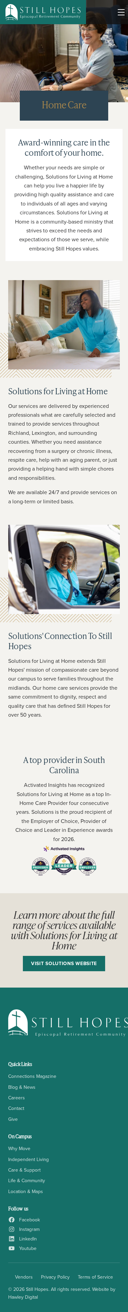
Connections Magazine (32, 1076)
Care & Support (24, 1169)
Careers (16, 1097)
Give (13, 1119)
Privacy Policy (55, 1276)
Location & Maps (25, 1191)
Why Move (19, 1148)
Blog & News (21, 1087)
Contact (16, 1108)
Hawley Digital (23, 1297)
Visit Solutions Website (64, 963)
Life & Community (26, 1180)
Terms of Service (95, 1276)
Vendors (24, 1276)
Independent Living (28, 1159)
